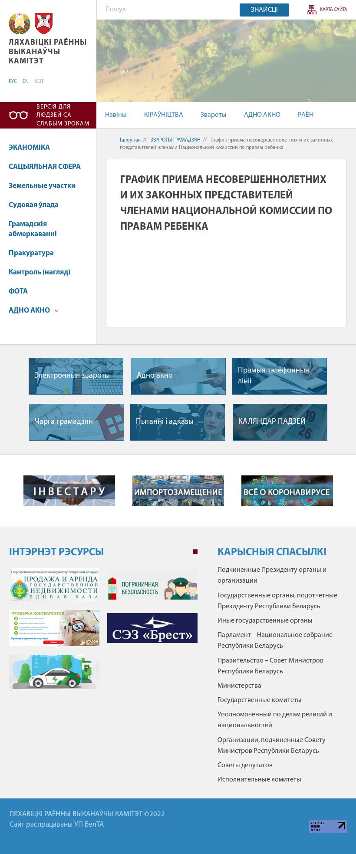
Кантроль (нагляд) (39, 272)
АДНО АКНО (262, 115)
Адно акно (155, 376)
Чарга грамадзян (64, 422)
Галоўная (130, 140)
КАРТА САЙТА (333, 9)
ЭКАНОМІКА (29, 148)
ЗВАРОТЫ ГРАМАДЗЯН (176, 140)
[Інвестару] (69, 490)
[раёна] (44, 23)
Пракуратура (31, 253)
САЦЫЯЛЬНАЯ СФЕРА (45, 167)
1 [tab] (195, 552)
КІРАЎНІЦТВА (163, 115)
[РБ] (19, 23)
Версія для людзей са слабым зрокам (62, 115)
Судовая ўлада (34, 205)
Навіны (116, 115)
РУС (13, 81)
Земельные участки (42, 186)
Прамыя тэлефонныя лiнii (273, 376)
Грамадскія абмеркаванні (33, 229)
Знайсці (264, 10)
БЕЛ (38, 81)
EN (26, 81)
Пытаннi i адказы (165, 422)
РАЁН (305, 115)
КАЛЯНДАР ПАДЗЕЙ (272, 422)
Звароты (214, 115)
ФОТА (18, 291)
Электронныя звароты (72, 376)
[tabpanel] (103, 632)
